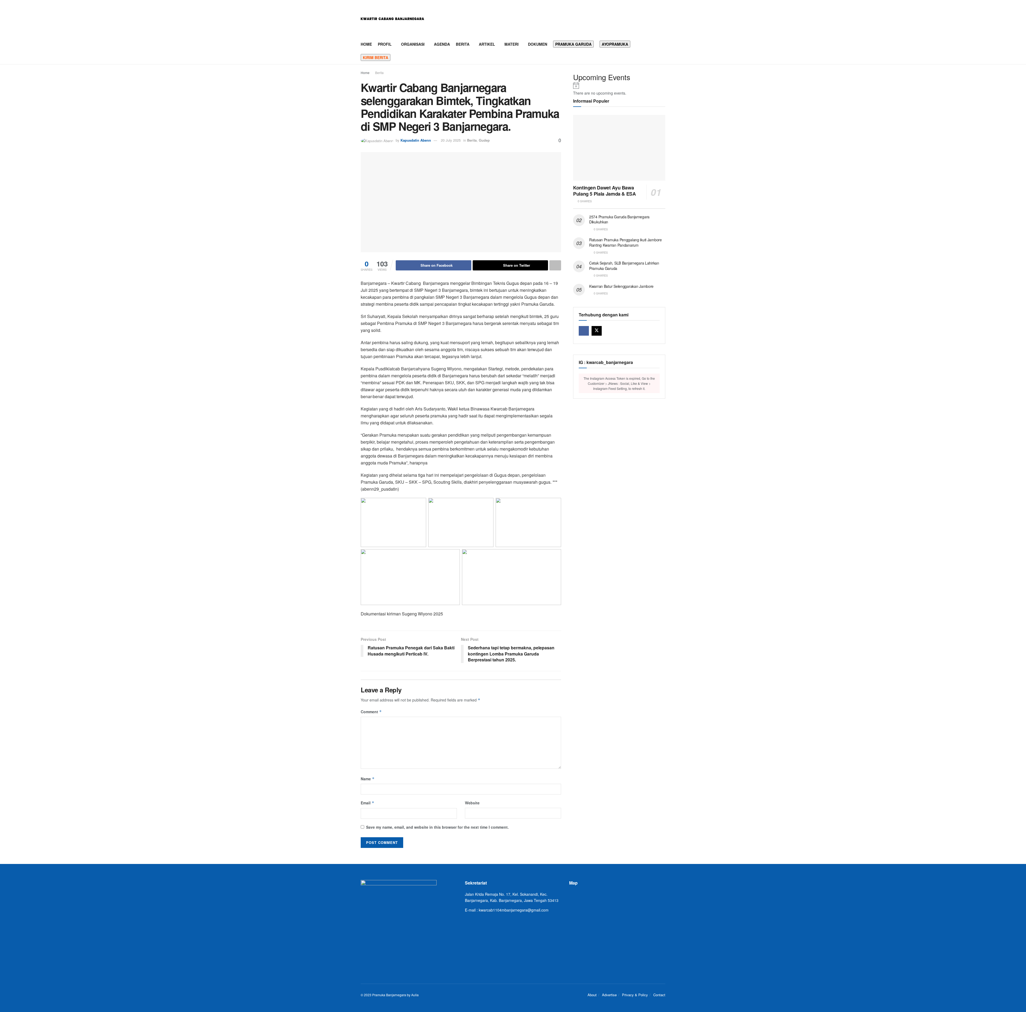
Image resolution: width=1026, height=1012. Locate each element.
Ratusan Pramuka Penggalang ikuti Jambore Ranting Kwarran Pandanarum (625, 242)
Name (368, 778)
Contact (659, 994)
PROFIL (385, 44)
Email (367, 802)
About (592, 994)
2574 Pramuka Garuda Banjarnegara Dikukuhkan (619, 219)
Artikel (487, 44)
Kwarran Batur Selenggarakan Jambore (621, 286)
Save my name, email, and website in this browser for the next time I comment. (437, 827)
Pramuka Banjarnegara (389, 994)
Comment (371, 711)
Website (472, 802)
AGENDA (442, 44)
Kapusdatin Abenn (416, 140)
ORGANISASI (413, 44)
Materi (511, 44)
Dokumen (537, 44)
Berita (462, 44)
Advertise (609, 994)
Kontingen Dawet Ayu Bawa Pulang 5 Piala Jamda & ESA (604, 190)
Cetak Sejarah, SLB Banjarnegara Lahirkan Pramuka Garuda (624, 265)
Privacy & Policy (635, 994)
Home (366, 44)
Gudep (484, 140)
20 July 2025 (451, 140)
